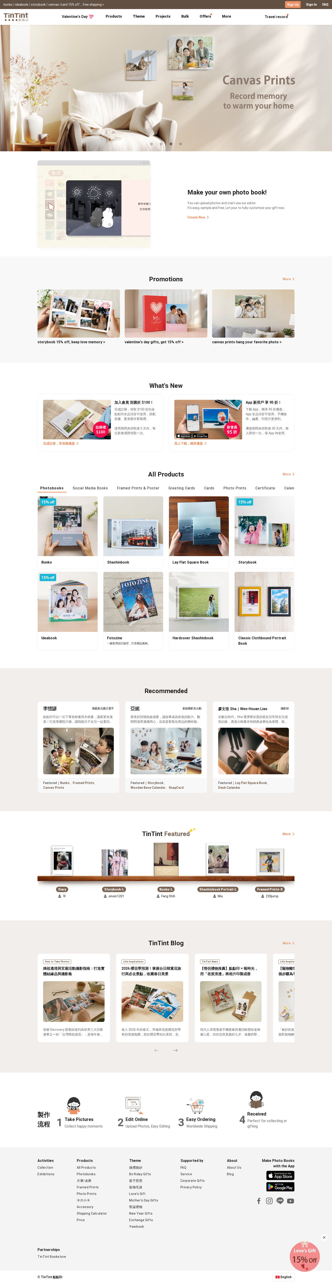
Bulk (185, 16)
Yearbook (136, 1226)
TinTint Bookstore (51, 1256)
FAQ (325, 4)
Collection (45, 1167)
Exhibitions (46, 1174)
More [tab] (226, 16)
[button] (62, 861)
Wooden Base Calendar (148, 787)
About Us (234, 1167)
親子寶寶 (135, 1180)
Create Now (196, 217)
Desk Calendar (229, 787)
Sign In (311, 4)
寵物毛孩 (135, 1187)
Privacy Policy (191, 1187)
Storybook (155, 783)
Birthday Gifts (140, 1174)
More (287, 279)
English (286, 1277)
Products (114, 16)
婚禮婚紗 (135, 1167)
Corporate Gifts (192, 1180)
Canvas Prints (53, 787)
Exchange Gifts (141, 1220)
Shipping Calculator (92, 1213)
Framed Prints (83, 783)
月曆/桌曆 (84, 1180)
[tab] (114, 17)
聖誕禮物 (135, 1207)
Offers (205, 16)
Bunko (65, 783)
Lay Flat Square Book (251, 783)
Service (186, 1174)
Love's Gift (137, 1194)
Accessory (85, 1207)
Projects (163, 16)
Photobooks (86, 1174)
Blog (230, 1174)
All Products (86, 1167)
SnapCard (176, 787)
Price (81, 1220)
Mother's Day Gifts (143, 1200)
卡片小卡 (83, 1200)
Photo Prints (86, 1194)
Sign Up (293, 4)
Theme (139, 16)
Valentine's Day (75, 16)
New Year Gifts (140, 1213)
